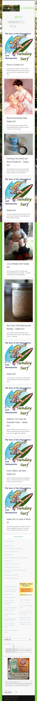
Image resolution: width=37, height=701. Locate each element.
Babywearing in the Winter (11, 575)
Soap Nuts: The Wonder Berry (11, 564)
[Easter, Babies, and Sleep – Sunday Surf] (18, 452)
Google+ (25, 26)
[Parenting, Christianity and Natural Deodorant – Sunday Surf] (18, 144)
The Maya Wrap (8, 561)
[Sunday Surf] (18, 192)
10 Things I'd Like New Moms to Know (13, 548)
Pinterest (18, 26)
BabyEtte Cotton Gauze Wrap (11, 567)
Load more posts (18, 537)
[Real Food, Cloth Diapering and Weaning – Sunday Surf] (18, 300)
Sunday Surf (11, 210)
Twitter (14, 26)
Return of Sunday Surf (15, 64)
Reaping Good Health (9, 597)
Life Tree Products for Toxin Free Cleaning (26, 612)
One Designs (14, 699)
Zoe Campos (23, 622)
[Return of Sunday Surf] (18, 46)
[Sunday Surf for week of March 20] (18, 501)
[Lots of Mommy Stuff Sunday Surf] (18, 241)
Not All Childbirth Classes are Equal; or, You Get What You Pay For (10, 609)
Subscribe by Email (9, 541)
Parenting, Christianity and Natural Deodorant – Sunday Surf (18, 162)
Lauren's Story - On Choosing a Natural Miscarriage (9, 602)
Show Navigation (28, 15)
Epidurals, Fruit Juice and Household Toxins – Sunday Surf (17, 422)
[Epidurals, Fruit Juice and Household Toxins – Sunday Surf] (18, 401)
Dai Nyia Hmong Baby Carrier (11, 578)
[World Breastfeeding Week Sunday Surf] (18, 97)
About (28, 602)
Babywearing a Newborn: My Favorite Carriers (15, 558)
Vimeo (21, 26)
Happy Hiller (23, 617)
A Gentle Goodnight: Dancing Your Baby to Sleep (9, 625)
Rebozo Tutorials (8, 554)
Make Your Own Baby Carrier (11, 551)
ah (20, 605)
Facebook (11, 26)
